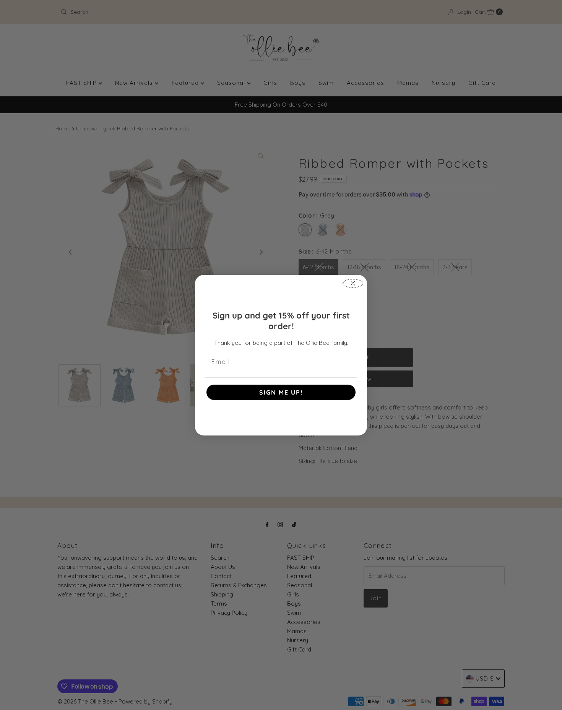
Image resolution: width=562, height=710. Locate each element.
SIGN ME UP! (281, 392)
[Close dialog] (353, 283)
